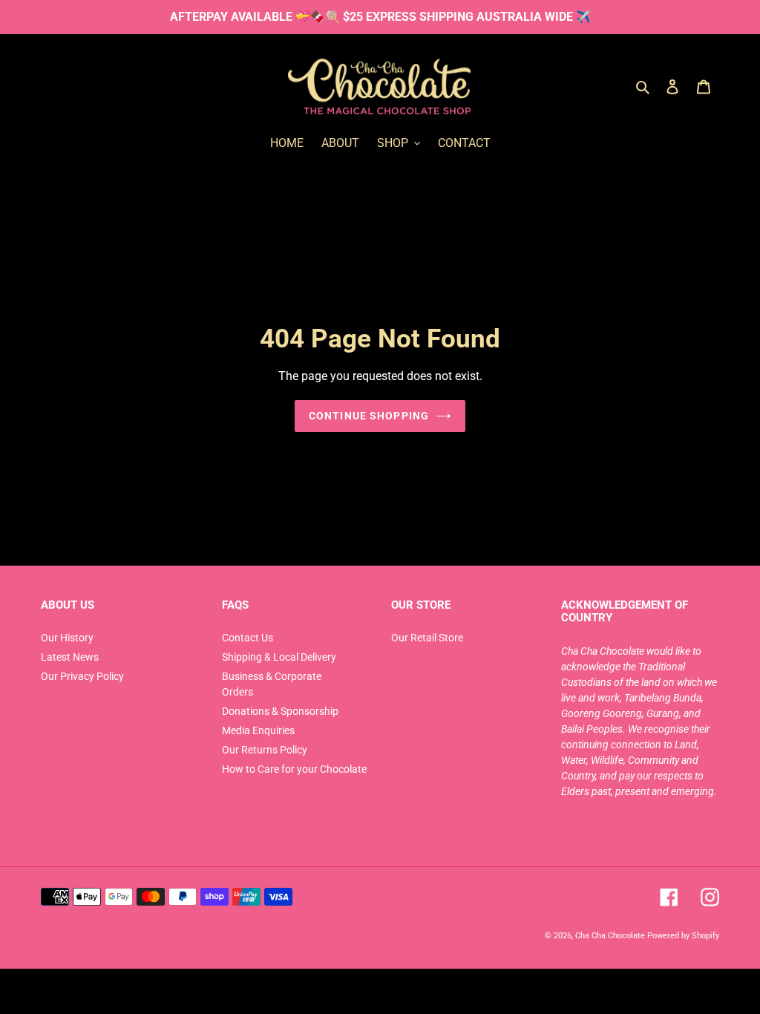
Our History (67, 638)
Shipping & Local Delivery (279, 657)
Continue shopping (369, 416)
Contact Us (247, 638)
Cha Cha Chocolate (610, 935)
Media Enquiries (258, 730)
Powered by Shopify (683, 935)
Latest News (70, 657)
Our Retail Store (427, 638)
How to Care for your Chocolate (294, 769)
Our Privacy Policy (82, 676)
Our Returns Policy (264, 750)
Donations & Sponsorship (280, 711)
